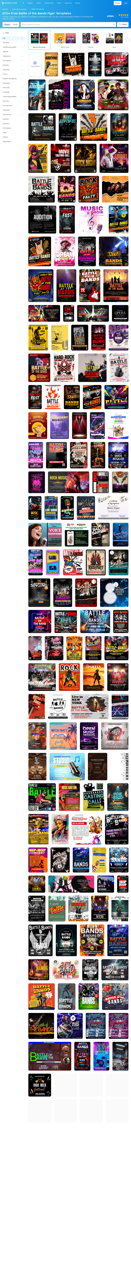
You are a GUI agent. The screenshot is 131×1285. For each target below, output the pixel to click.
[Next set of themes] (128, 40)
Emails (15, 24)
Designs (7, 24)
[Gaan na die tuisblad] (8, 3)
